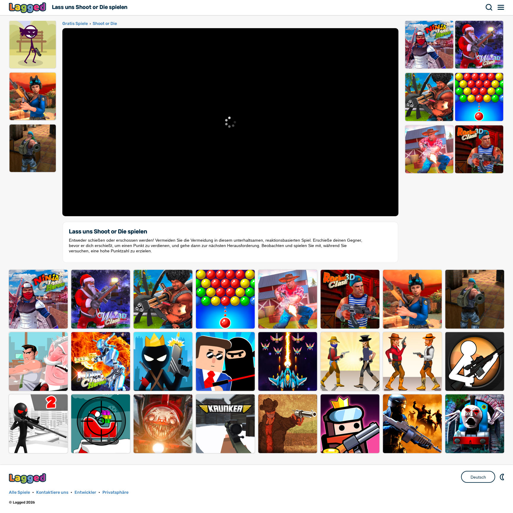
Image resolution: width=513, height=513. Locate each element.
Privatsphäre (115, 492)
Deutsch (478, 477)
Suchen (489, 7)
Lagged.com (28, 478)
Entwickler (85, 492)
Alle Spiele (19, 492)
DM (503, 477)
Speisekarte (501, 7)
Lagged (28, 7)
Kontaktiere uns (52, 492)
